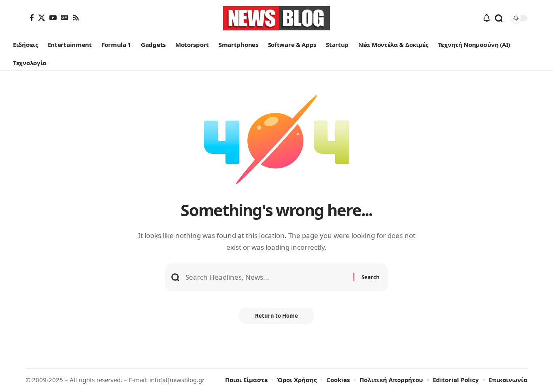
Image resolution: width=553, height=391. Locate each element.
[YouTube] (53, 17)
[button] (499, 18)
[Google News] (64, 17)
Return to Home (276, 315)
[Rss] (75, 17)
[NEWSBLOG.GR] (276, 18)
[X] (41, 17)
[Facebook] (32, 17)
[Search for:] (266, 277)
